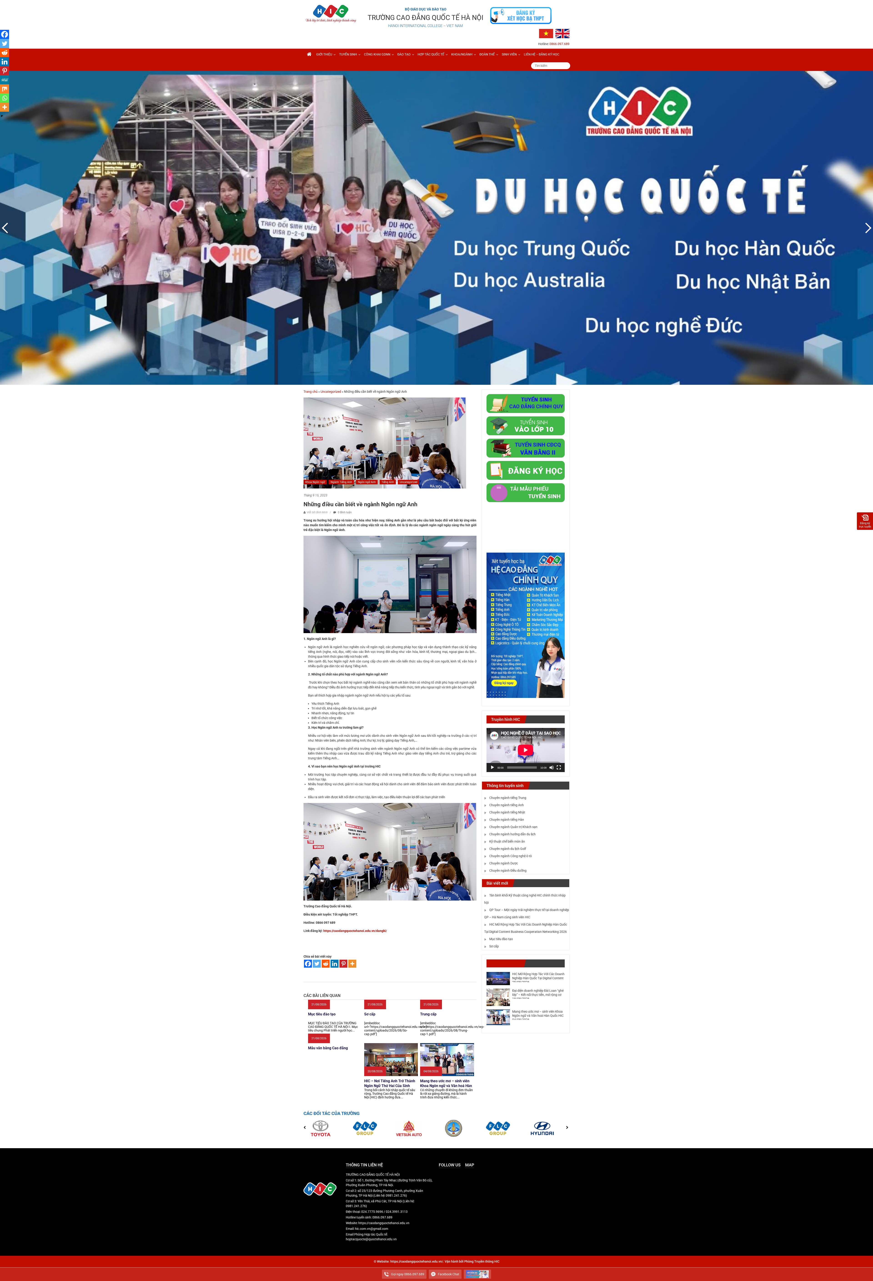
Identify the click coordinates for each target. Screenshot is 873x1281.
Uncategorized (331, 391)
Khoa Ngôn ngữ (315, 482)
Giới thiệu (324, 54)
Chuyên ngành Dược (503, 863)
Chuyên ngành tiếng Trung (507, 798)
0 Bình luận (344, 512)
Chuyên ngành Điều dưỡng (508, 870)
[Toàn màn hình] (559, 767)
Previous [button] (5, 227)
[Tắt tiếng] (551, 767)
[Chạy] (492, 767)
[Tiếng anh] (562, 33)
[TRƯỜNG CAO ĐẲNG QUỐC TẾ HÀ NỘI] (309, 54)
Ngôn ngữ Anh (367, 482)
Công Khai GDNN (377, 54)
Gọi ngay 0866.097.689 (407, 1274)
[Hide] (2, 116)
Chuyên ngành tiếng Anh (506, 805)
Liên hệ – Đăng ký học (541, 54)
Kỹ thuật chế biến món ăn (507, 841)
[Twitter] (317, 964)
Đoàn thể (487, 54)
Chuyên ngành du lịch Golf (507, 849)
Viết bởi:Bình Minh (317, 512)
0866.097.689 (559, 44)
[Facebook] (308, 964)
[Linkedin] (335, 964)
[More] (352, 964)
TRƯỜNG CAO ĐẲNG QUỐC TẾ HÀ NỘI (425, 18)
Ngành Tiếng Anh (341, 482)
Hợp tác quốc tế (431, 54)
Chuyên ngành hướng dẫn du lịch (512, 834)
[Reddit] (326, 964)
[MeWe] (4, 79)
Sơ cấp (494, 946)
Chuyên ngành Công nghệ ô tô (510, 856)
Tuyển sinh (348, 54)
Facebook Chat (448, 1274)
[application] (526, 750)
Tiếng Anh (387, 482)
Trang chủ (311, 391)
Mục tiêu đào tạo (501, 939)
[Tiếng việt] (546, 33)
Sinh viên (509, 54)
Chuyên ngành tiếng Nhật (507, 812)
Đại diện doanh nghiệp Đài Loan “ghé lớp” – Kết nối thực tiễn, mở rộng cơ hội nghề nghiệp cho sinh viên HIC (538, 995)
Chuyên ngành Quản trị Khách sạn (513, 827)
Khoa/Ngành (461, 54)
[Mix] (4, 88)
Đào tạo (404, 54)
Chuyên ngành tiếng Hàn (506, 819)
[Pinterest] (343, 964)
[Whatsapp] (4, 98)
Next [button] (867, 227)
